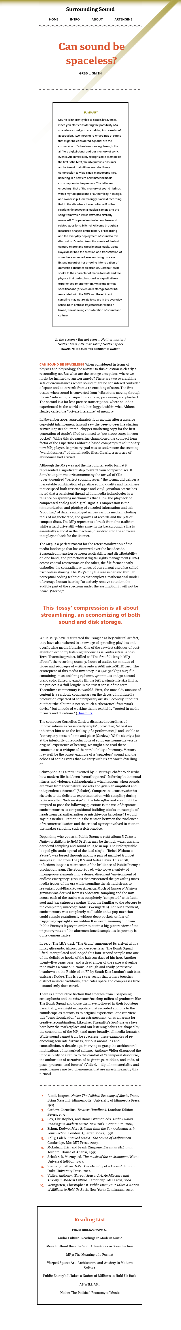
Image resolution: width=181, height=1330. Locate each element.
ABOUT (97, 19)
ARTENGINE (123, 19)
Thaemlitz (84, 713)
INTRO (75, 19)
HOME (53, 19)
